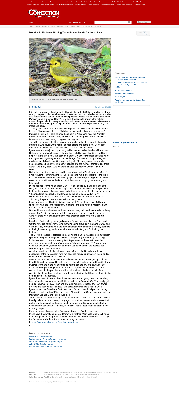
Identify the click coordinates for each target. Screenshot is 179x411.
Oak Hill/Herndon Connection (64, 4)
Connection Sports (139, 4)
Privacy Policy (79, 374)
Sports (53, 26)
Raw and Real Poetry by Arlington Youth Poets (45, 346)
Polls (67, 26)
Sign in (31, 22)
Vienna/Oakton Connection (124, 4)
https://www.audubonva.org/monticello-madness (55, 321)
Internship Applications (68, 377)
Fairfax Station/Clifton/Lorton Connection (119, 2)
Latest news (120, 73)
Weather (60, 26)
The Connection (44, 15)
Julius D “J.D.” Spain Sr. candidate (41, 344)
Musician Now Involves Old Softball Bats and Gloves (130, 101)
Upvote (144, 33)
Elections (45, 26)
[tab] (131, 73)
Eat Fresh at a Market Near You (40, 336)
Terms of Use (69, 374)
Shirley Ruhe (37, 107)
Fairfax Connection (100, 2)
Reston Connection (93, 4)
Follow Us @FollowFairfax (125, 142)
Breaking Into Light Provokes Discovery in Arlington (47, 339)
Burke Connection (64, 2)
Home (32, 26)
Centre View (74, 2)
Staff (45, 374)
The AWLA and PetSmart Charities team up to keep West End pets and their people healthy (131, 85)
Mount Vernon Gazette (47, 4)
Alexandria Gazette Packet (35, 2)
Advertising (51, 374)
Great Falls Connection (140, 2)
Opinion (56, 372)
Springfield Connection (107, 4)
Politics (62, 372)
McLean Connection (33, 4)
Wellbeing (98, 372)
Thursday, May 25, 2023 (103, 107)
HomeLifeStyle (89, 372)
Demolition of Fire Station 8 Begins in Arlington (45, 341)
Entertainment (78, 372)
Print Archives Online (84, 26)
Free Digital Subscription (52, 377)
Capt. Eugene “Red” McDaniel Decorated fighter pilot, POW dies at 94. (130, 78)
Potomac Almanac (80, 4)
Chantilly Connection (86, 2)
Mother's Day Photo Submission (88, 377)
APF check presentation (123, 90)
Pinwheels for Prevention (124, 93)
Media (73, 26)
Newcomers (107, 372)
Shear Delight (120, 97)
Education (69, 372)
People (114, 372)
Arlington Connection (51, 2)
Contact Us (98, 26)
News (38, 26)
